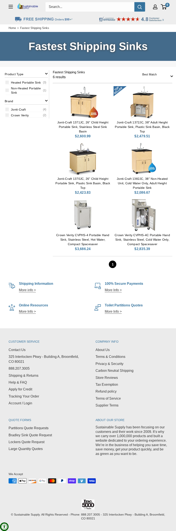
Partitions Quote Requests (29, 428)
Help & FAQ (18, 382)
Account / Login (20, 403)
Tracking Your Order (24, 396)
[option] (26, 82)
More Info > (113, 290)
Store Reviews (107, 378)
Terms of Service (108, 398)
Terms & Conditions (110, 356)
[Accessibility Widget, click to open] (4, 526)
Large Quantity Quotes (26, 449)
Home (12, 28)
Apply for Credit (20, 389)
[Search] (139, 7)
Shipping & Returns (23, 375)
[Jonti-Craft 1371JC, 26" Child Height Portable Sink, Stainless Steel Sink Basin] (83, 102)
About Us (103, 350)
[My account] (155, 6)
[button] (26, 74)
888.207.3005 (19, 368)
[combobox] (156, 74)
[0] (164, 6)
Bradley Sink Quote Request (30, 435)
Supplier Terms (107, 405)
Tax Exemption (107, 384)
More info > (27, 290)
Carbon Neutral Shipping (115, 370)
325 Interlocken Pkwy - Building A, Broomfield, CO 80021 (44, 359)
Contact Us (17, 350)
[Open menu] (11, 6)
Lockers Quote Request (26, 442)
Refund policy (106, 391)
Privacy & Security (109, 364)
